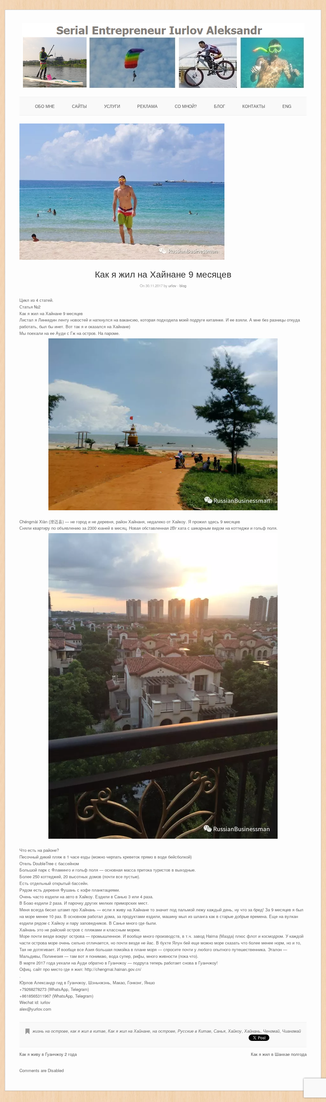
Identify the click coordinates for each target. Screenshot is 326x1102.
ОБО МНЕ (45, 106)
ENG (286, 106)
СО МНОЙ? (186, 106)
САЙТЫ (79, 106)
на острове (163, 1031)
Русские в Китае (194, 1031)
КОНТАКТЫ (253, 106)
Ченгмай (271, 1031)
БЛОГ (219, 106)
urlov (172, 285)
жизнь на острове (50, 1031)
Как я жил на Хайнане (129, 1031)
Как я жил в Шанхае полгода (279, 1054)
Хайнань (252, 1031)
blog (183, 285)
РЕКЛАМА (147, 106)
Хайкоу (235, 1031)
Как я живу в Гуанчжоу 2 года (48, 1054)
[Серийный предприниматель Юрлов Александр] (163, 87)
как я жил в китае (87, 1031)
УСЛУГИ (112, 106)
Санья (219, 1031)
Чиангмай (291, 1031)
